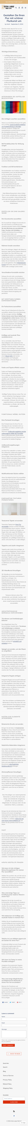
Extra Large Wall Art (16, 1121)
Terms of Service (8, 1075)
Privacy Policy (7, 1080)
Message (4, 1029)
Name (3, 1016)
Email (3, 1023)
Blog (4, 1071)
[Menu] (25, 7)
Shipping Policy (8, 1088)
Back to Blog (15, 1053)
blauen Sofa (8, 356)
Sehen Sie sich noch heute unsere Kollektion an (13, 819)
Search (5, 1067)
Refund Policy (7, 1084)
